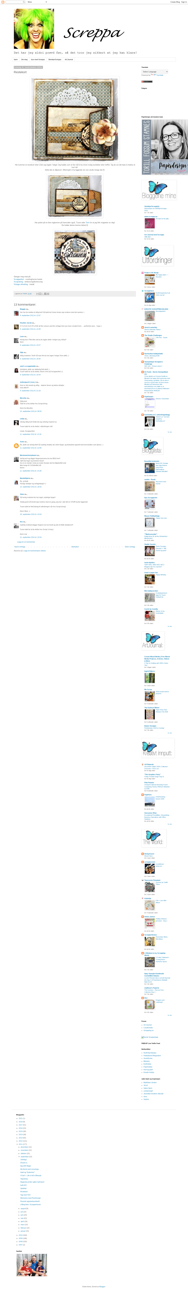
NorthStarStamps (150, 1053)
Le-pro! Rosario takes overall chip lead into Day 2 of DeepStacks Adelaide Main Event (157, 980)
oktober (24, 1153)
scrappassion (149, 862)
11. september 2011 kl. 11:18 (30, 434)
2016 (21, 1128)
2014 (21, 1135)
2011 (21, 1144)
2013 (21, 1138)
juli (22, 1212)
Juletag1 (23, 1160)
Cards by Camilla (151, 609)
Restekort (24, 1192)
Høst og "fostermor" (27, 1172)
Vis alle (170, 432)
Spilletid (23, 1188)
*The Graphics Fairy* (152, 774)
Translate (159, 75)
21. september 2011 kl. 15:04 (31, 537)
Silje (21, 352)
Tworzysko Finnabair (152, 880)
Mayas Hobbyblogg (151, 516)
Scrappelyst (149, 291)
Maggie (23, 309)
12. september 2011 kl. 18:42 (31, 487)
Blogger (102, 1287)
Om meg (24, 60)
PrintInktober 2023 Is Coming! (154, 728)
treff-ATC (23, 1185)
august (23, 1208)
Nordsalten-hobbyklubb (153, 354)
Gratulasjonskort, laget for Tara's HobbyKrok (161, 595)
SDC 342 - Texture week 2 (153, 366)
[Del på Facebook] (45, 293)
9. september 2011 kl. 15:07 (30, 345)
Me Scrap (148, 689)
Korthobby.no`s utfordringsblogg (157, 415)
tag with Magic (25, 1166)
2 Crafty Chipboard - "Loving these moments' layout (162, 959)
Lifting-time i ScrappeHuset (30, 1205)
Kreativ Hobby (149, 1072)
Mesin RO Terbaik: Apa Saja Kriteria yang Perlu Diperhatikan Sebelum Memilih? (162, 467)
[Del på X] (42, 293)
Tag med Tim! (25, 1195)
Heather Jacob (26, 323)
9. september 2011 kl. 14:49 (30, 329)
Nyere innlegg (19, 547)
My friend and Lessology (29, 1169)
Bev (146, 998)
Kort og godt (148, 1070)
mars (23, 1225)
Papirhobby (148, 1067)
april (22, 1221)
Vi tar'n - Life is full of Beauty (30, 1175)
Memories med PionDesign (30, 1198)
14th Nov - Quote (161, 337)
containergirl (148, 1091)
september (25, 1157)
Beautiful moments (151, 461)
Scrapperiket (19, 279)
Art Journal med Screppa (154, 235)
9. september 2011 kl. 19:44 (30, 375)
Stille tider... (148, 237)
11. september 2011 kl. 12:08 (30, 448)
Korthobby (147, 1064)
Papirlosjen (148, 397)
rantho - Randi (149, 479)
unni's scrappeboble (28, 366)
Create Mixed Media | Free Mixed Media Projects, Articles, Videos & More (157, 659)
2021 (21, 1118)
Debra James (149, 917)
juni (22, 1215)
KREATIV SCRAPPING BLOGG (156, 309)
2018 (21, 1122)
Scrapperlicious (150, 935)
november (25, 1150)
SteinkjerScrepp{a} (151, 206)
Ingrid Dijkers (149, 671)
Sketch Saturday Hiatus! (152, 329)
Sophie (146, 1099)
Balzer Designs (150, 726)
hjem (16, 60)
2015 (21, 1131)
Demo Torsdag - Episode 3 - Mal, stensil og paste (161, 548)
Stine (22, 494)
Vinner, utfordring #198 (151, 356)
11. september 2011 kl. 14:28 (30, 471)
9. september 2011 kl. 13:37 (30, 315)
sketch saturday (150, 327)
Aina (145, 1097)
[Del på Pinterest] (48, 293)
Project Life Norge (151, 273)
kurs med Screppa (38, 60)
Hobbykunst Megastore (152, 1056)
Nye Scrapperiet (150, 498)
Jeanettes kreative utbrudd (153, 1094)
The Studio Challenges (153, 335)
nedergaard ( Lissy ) (28, 382)
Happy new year (161, 518)
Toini (88, 223)
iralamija (147, 898)
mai (22, 1218)
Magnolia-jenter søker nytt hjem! (32, 1182)
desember (25, 1147)
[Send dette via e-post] (37, 293)
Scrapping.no (149, 1030)
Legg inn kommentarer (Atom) (34, 551)
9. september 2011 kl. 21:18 (30, 391)
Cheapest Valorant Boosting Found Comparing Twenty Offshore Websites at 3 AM (157, 787)
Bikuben (147, 1061)
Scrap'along (18, 282)
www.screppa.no (150, 217)
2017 (21, 1125)
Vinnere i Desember (162, 398)
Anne (22, 442)
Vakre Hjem (148, 1088)
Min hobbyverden (151, 591)
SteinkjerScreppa (54, 60)
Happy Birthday (161, 575)
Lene (22, 336)
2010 (21, 1235)
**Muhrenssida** (150, 534)
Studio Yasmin (150, 544)
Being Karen (149, 854)
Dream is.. (24, 1163)
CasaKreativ (148, 1028)
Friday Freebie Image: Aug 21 (154, 776)
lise (21, 522)
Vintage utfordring (21, 284)
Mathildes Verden (150, 1083)
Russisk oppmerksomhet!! (30, 1201)
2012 (21, 1141)
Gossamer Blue (150, 813)
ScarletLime (148, 1058)
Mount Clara (148, 856)
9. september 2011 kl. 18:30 (30, 359)
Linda (22, 419)
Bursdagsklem (160, 311)
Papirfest (148, 795)
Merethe (23, 398)
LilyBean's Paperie (151, 988)
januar (23, 1231)
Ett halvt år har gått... (163, 218)
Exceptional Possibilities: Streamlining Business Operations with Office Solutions (156, 817)
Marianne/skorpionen (28, 455)
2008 (21, 1242)
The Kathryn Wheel (151, 708)
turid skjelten (149, 563)
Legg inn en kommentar (26, 542)
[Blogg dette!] (40, 293)
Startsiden (75, 547)
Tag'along (24, 1179)
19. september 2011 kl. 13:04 (31, 514)
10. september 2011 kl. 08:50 (31, 411)
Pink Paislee (149, 783)
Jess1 (146, 1085)
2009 (21, 1238)
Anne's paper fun (151, 573)
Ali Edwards (149, 764)
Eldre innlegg (130, 547)
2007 (21, 1245)
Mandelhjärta (25, 478)
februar (23, 1228)
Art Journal (69, 60)
